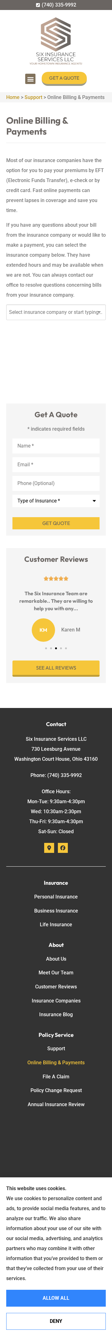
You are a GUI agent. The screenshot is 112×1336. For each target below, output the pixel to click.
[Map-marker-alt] (49, 848)
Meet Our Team (56, 973)
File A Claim (56, 1077)
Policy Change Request (56, 1090)
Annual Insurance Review (56, 1104)
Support (33, 97)
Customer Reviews (56, 987)
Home (13, 97)
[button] (30, 79)
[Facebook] (63, 848)
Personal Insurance (56, 897)
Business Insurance (56, 911)
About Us (56, 959)
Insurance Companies (56, 1001)
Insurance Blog (56, 1014)
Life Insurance (56, 925)
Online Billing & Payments (56, 1063)
